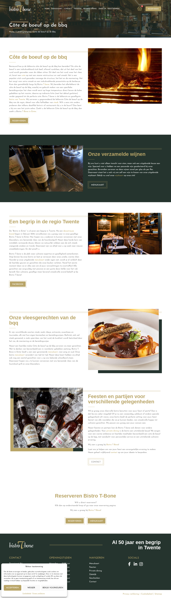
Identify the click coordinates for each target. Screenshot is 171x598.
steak (56, 102)
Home (11, 32)
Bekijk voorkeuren (53, 588)
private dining (112, 431)
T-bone (46, 84)
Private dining (90, 9)
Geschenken (114, 9)
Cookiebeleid (27, 593)
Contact (68, 9)
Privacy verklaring (38, 593)
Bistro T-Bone (112, 445)
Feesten (77, 9)
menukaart (39, 260)
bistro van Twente (17, 99)
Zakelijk (102, 9)
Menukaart (57, 9)
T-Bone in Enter (29, 111)
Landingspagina (23, 32)
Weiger (31, 588)
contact (114, 452)
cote (23, 75)
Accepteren (12, 588)
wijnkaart (119, 175)
